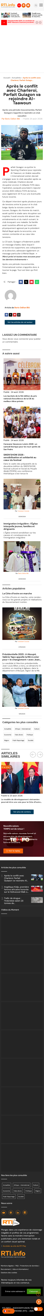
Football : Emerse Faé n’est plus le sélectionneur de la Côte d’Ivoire (16, 17)
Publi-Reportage (18, 740)
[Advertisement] (22, 49)
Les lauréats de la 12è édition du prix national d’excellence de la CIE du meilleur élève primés (20, 399)
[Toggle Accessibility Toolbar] (38, 1301)
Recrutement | (6, 1269)
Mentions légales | (7, 1266)
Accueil (6, 78)
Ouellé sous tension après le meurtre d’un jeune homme (37, 16)
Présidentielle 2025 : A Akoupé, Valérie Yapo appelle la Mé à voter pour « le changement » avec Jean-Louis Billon (21, 657)
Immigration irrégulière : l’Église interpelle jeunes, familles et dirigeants (21, 526)
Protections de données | (29, 1266)
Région (6, 740)
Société (30, 740)
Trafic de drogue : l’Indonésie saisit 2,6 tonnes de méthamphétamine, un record (15, 903)
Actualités (16, 78)
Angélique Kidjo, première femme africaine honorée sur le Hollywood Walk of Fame (16, 891)
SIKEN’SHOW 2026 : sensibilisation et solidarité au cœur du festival (20, 457)
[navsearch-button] (36, 4)
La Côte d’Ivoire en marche (17, 593)
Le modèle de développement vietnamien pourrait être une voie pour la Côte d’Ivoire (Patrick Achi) (21, 802)
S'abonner (33, 1291)
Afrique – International (23, 729)
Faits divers (19, 735)
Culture (36, 729)
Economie (7, 735)
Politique (30, 735)
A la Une (5, 767)
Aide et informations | (20, 1269)
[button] (36, 22)
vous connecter (21, 339)
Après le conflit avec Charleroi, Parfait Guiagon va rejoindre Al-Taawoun (16, 879)
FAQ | (17, 1266)
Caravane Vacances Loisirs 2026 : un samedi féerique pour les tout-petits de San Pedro (22, 447)
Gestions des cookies (9, 1273)
